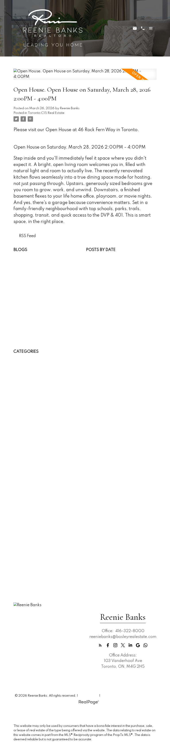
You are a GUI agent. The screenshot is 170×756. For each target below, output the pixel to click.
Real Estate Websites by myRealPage (128, 695)
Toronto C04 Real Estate (36, 521)
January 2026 (99, 289)
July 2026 (95, 261)
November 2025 (101, 295)
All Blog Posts (26, 255)
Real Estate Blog (28, 272)
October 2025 (99, 301)
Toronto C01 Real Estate (36, 516)
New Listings (25, 261)
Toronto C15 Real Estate (46, 113)
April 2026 (96, 272)
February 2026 (100, 284)
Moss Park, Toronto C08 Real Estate (46, 465)
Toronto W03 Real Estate (37, 544)
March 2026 (98, 278)
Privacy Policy (89, 695)
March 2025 (98, 323)
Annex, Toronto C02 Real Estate (43, 357)
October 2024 (99, 340)
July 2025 (95, 306)
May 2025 (96, 312)
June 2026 (96, 267)
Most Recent (97, 255)
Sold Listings (25, 278)
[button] (100, 645)
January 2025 (99, 329)
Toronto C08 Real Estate (36, 527)
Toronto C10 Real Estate (36, 532)
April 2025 (96, 318)
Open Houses (26, 267)
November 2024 (101, 334)
